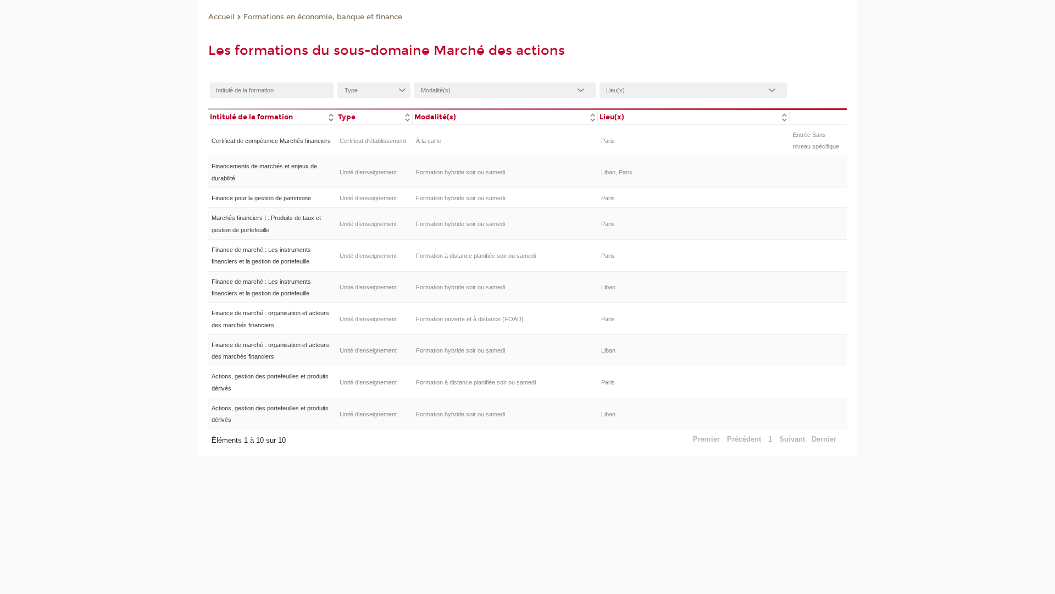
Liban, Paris (616, 172)
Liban (608, 287)
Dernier (824, 439)
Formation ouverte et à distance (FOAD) (470, 319)
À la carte (428, 141)
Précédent (744, 439)
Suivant (792, 439)
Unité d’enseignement (368, 172)
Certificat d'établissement (373, 141)
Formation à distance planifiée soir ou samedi (476, 255)
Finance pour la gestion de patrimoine (261, 198)
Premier (706, 439)
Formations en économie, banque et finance (322, 17)
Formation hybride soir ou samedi (460, 172)
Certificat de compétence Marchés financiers (271, 141)
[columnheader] (272, 116)
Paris (608, 141)
